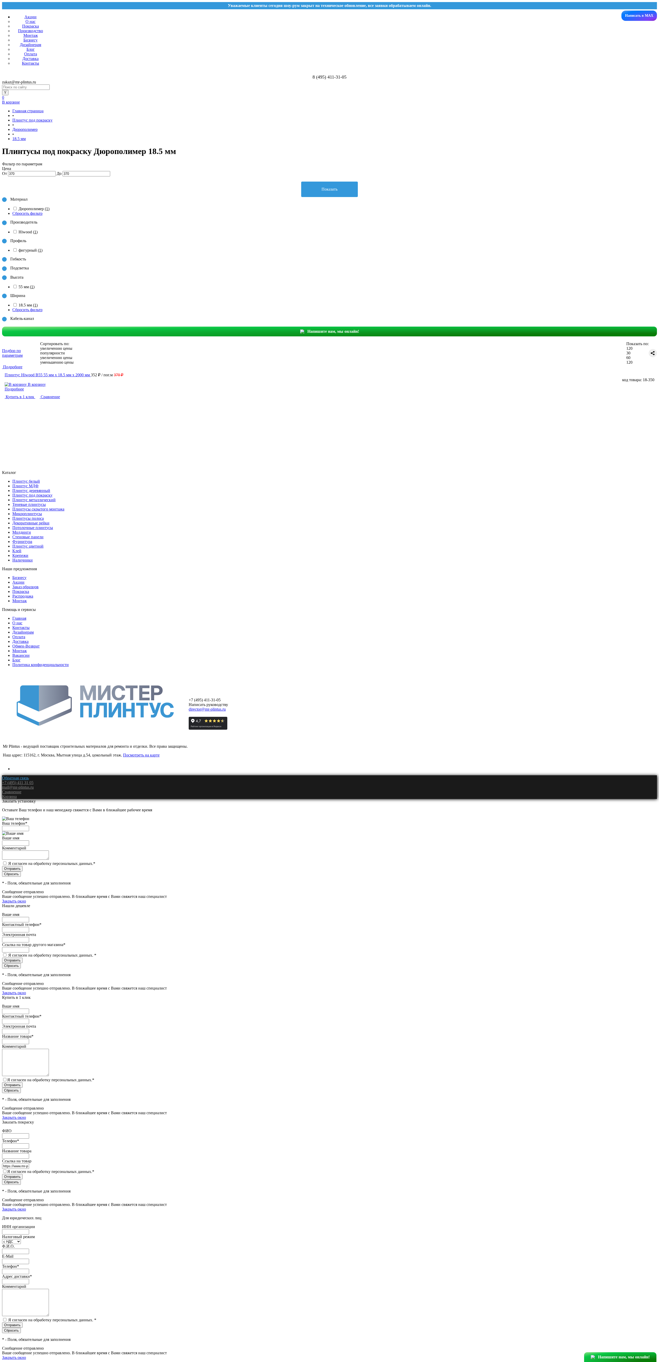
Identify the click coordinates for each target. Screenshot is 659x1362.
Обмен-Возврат (26, 646)
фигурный (30, 250)
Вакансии (21, 655)
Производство (30, 31)
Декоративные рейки (30, 523)
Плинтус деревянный (31, 490)
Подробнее (14, 389)
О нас (30, 21)
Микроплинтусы (27, 514)
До (59, 173)
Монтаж (30, 35)
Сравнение (50, 397)
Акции (30, 17)
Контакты (30, 63)
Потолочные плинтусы (32, 527)
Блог (31, 49)
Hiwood (28, 232)
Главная (19, 618)
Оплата (30, 54)
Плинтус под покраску (32, 495)
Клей (16, 551)
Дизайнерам (30, 44)
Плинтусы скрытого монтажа (38, 509)
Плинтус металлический (34, 500)
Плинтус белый (26, 481)
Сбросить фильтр (27, 213)
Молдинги (21, 532)
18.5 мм (28, 305)
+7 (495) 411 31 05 (17, 782)
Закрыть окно (14, 901)
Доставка (30, 58)
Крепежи (20, 555)
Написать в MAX (639, 16)
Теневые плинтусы (29, 504)
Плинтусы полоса (28, 518)
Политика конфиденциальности (40, 664)
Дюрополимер (34, 209)
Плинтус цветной (28, 546)
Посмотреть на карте (141, 755)
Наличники (22, 560)
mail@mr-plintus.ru (18, 787)
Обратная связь (15, 778)
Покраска (30, 26)
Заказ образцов (25, 587)
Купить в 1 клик (20, 397)
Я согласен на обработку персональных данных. (51, 863)
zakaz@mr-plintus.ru (19, 82)
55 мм (26, 287)
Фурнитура (22, 541)
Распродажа (22, 596)
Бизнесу (30, 40)
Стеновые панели (28, 537)
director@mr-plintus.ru (207, 709)
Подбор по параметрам (12, 352)
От (4, 173)
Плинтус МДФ (25, 486)
